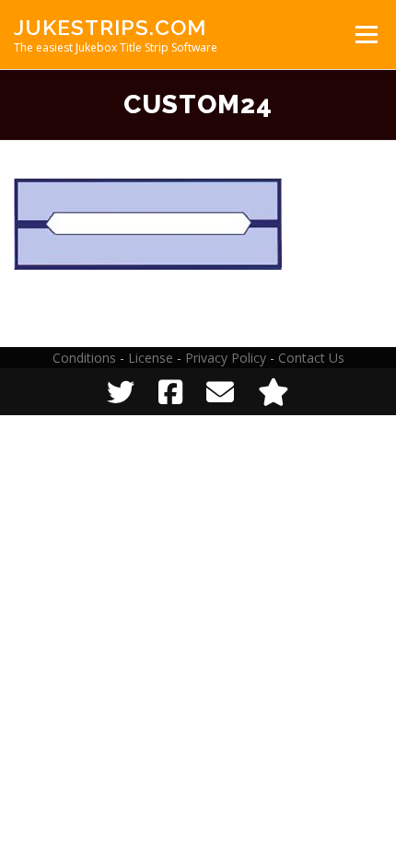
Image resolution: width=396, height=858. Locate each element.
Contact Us (311, 357)
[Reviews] (273, 392)
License (150, 357)
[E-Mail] (220, 392)
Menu (365, 34)
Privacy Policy (225, 357)
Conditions (84, 357)
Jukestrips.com (110, 27)
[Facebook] (170, 392)
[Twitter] (120, 392)
